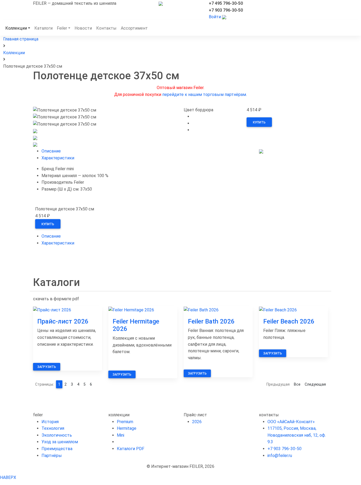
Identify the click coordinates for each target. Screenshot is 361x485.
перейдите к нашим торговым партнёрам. (204, 94)
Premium (125, 421)
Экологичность (56, 435)
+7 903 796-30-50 (284, 448)
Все (297, 384)
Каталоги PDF (130, 448)
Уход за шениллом (59, 441)
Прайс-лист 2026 (63, 321)
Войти (215, 16)
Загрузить (46, 367)
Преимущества (56, 448)
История (50, 421)
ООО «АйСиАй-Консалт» (291, 421)
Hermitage (126, 428)
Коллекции (16, 28)
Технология (52, 428)
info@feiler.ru (279, 455)
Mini (120, 435)
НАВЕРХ (8, 477)
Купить (259, 122)
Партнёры (51, 455)
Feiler (62, 28)
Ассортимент (134, 28)
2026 (197, 421)
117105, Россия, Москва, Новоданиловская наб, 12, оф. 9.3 (296, 435)
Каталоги (43, 28)
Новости (83, 28)
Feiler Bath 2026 (211, 321)
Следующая (315, 384)
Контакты (106, 28)
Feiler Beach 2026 (288, 321)
